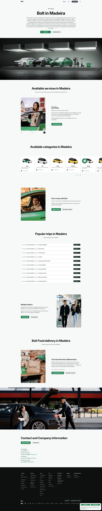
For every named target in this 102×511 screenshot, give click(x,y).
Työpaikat (41, 480)
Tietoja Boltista (42, 475)
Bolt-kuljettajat (33, 475)
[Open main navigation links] (80, 2)
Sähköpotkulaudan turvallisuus (60, 481)
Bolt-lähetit (32, 478)
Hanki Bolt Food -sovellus (76, 500)
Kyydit (22, 475)
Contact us (36, 442)
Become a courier (67, 209)
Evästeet (56, 503)
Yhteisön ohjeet (67, 503)
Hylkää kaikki (95, 504)
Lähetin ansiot (32, 480)
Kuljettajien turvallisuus (59, 478)
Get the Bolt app (57, 124)
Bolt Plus (22, 488)
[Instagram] (30, 503)
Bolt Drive (22, 481)
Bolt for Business (24, 487)
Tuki (68, 1)
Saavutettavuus (42, 486)
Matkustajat (51, 475)
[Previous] (22, 132)
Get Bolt (45, 32)
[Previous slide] (77, 175)
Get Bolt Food (56, 32)
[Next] (44, 132)
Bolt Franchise (32, 487)
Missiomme (76, 475)
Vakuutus (52, 503)
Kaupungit (68, 475)
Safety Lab (59, 483)
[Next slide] (80, 175)
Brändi (41, 495)
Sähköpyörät (23, 479)
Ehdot (43, 503)
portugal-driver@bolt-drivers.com (28, 458)
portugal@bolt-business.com (27, 461)
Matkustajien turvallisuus (59, 476)
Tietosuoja (47, 503)
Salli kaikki (85, 504)
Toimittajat (39, 503)
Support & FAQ (25, 442)
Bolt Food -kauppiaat (32, 483)
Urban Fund (42, 487)
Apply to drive (56, 209)
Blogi (41, 491)
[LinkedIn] (33, 503)
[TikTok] (35, 503)
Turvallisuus (61, 503)
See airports (34, 317)
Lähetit (50, 480)
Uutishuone (42, 493)
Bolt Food (22, 483)
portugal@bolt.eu (25, 450)
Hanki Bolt (67, 500)
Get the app (25, 317)
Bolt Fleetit (32, 485)
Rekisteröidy (74, 1)
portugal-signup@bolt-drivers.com (29, 454)
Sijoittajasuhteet (42, 489)
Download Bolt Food (58, 373)
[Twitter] (28, 503)
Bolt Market (23, 485)
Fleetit (50, 482)
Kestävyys (41, 482)
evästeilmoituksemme (95, 507)
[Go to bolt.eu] (22, 1)
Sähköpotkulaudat (24, 477)
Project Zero (42, 484)
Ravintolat (50, 484)
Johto (41, 478)
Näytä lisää (76, 244)
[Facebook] (25, 503)
